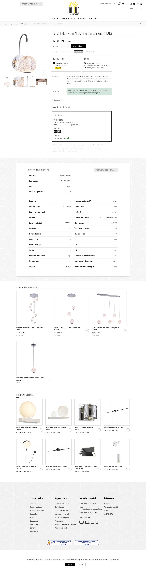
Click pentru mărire (44, 72)
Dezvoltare (34, 514)
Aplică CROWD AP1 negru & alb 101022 (26, 467)
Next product (139, 24)
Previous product (134, 24)
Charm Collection (65, 176)
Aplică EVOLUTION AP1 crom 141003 (83, 428)
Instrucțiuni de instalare (106, 170)
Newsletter (34, 531)
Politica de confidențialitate (65, 524)
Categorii (53, 19)
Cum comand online (63, 510)
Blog (73, 19)
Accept (70, 564)
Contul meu (59, 507)
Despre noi (34, 504)
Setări (81, 564)
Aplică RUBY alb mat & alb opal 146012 (26, 428)
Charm (30, 24)
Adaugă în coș (78, 46)
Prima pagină (17, 24)
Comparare (57, 100)
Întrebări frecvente (62, 504)
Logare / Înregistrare (105, 3)
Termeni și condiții (111, 507)
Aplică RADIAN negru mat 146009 (56, 466)
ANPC (106, 510)
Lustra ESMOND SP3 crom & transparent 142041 (67, 329)
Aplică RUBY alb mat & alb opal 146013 (55, 428)
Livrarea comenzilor (62, 514)
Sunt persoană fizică (87, 504)
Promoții (82, 19)
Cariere (33, 528)
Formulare (59, 521)
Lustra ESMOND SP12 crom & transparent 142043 (30, 329)
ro (131, 8)
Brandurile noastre (37, 510)
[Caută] (114, 3)
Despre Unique (36, 507)
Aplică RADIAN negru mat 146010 (114, 427)
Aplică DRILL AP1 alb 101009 (113, 466)
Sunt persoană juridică (88, 512)
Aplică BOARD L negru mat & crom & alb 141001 (85, 467)
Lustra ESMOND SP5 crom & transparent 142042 (105, 329)
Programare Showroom (31, 4)
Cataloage (34, 521)
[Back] (6, 24)
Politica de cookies (62, 528)
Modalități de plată (62, 517)
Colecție (24, 24)
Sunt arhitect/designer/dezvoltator (90, 508)
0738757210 (78, 52)
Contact (93, 19)
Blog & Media (35, 524)
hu (136, 8)
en (140, 8)
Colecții (65, 19)
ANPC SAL (108, 514)
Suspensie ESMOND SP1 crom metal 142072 (30, 378)
